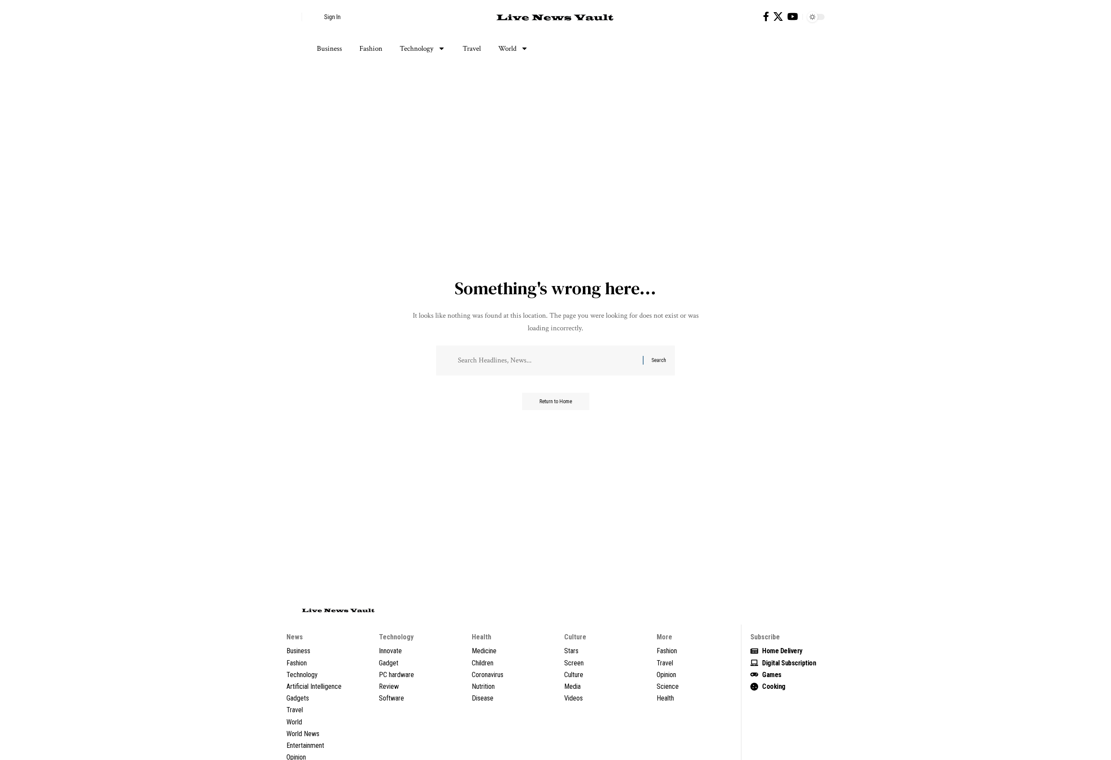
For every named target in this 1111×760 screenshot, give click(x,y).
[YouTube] (792, 17)
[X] (778, 17)
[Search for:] (547, 360)
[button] (293, 17)
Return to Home (555, 401)
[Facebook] (766, 17)
